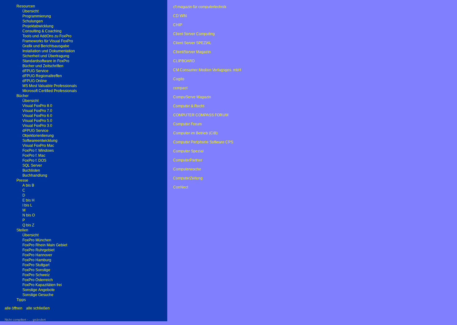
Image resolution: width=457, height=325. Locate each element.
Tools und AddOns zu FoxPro (47, 36)
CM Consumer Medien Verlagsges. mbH (207, 70)
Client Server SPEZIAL (192, 43)
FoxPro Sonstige (36, 270)
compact (180, 88)
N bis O (28, 215)
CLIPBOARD (184, 61)
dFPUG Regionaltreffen (42, 76)
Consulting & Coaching (42, 31)
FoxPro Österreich (37, 280)
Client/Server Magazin (192, 52)
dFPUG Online (34, 81)
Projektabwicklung (37, 26)
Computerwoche (187, 169)
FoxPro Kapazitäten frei (42, 285)
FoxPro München (36, 240)
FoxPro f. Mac (33, 155)
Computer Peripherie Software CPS (203, 142)
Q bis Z (28, 225)
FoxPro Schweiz (36, 275)
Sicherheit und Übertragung (45, 56)
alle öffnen (13, 308)
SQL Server (32, 165)
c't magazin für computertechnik (199, 7)
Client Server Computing (194, 34)
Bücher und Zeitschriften (42, 66)
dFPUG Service (35, 71)
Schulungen (32, 21)
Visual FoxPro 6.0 (37, 116)
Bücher (22, 96)
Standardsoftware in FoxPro (45, 61)
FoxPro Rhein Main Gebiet (44, 245)
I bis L (27, 205)
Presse (22, 180)
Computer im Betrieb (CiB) (195, 133)
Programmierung (36, 16)
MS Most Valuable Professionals (49, 86)
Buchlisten (31, 170)
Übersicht (30, 11)
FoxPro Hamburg (36, 260)
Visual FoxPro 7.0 (37, 111)
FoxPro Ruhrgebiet (38, 250)
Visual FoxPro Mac (38, 145)
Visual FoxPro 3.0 (37, 125)
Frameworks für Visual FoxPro (47, 41)
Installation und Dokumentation (48, 51)
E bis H (28, 200)
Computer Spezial (188, 151)
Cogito (178, 79)
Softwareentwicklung (40, 140)
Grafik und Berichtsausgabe (45, 46)
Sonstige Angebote (38, 290)
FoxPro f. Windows (38, 150)
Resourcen (25, 6)
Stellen (22, 230)
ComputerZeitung (188, 178)
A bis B (28, 185)
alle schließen (38, 308)
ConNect (180, 187)
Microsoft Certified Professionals (49, 91)
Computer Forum (187, 124)
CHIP (177, 25)
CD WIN (180, 16)
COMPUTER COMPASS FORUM (200, 115)
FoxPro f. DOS (34, 160)
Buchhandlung (34, 175)
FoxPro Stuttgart (35, 265)
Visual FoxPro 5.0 (37, 120)
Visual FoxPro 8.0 (37, 106)
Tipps (21, 300)
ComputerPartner (187, 160)
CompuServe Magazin (192, 97)
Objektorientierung (38, 135)
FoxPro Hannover (37, 255)
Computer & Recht (188, 106)
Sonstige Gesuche (37, 295)
